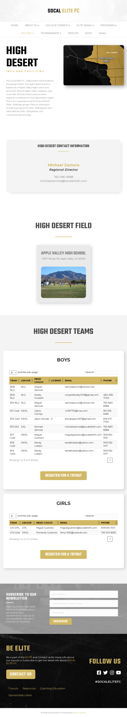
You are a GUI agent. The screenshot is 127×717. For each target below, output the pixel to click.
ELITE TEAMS (84, 25)
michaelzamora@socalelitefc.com (63, 181)
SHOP (88, 33)
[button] (19, 380)
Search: (89, 372)
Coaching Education (52, 688)
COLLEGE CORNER (57, 25)
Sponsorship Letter (20, 695)
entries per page (28, 372)
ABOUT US (31, 25)
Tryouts (13, 688)
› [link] (115, 460)
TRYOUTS (73, 33)
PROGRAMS (107, 25)
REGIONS (26, 33)
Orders (102, 33)
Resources (29, 688)
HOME (14, 25)
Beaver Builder (79, 712)
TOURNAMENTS (50, 33)
